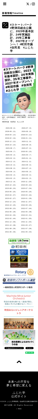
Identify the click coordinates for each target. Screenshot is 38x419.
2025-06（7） (11, 151)
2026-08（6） (11, 128)
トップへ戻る (19, 361)
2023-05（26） (27, 191)
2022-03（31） (27, 215)
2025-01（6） (27, 158)
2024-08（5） (11, 168)
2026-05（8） (27, 131)
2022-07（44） (27, 208)
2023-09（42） (27, 185)
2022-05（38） (27, 212)
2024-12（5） (11, 161)
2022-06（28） (11, 212)
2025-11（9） (27, 141)
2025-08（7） (11, 148)
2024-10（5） (11, 165)
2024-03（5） (27, 175)
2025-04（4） (11, 155)
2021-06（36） (11, 232)
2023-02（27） (11, 198)
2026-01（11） (27, 138)
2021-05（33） (27, 232)
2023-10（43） (11, 185)
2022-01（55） (27, 218)
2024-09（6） (27, 165)
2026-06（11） (11, 131)
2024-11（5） (27, 161)
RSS (19, 409)
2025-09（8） (27, 145)
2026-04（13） (11, 135)
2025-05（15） (27, 151)
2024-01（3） (27, 178)
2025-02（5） (11, 158)
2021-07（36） (27, 228)
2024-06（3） (11, 171)
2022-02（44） (11, 218)
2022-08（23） (11, 208)
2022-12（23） (11, 202)
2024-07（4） (27, 168)
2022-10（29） (11, 205)
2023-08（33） (11, 188)
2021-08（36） (11, 228)
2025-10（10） (11, 145)
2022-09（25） (27, 205)
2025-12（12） (11, 141)
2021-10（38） (11, 225)
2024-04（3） (11, 175)
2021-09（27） (27, 225)
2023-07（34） (27, 188)
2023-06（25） (11, 191)
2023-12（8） (11, 181)
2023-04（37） (11, 195)
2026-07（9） (27, 128)
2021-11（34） (27, 222)
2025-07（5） (27, 148)
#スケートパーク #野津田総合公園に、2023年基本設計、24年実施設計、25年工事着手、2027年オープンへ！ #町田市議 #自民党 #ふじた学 (23, 37)
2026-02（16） (11, 138)
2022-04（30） (11, 215)
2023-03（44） (27, 195)
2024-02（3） (11, 178)
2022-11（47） (27, 202)
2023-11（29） (27, 181)
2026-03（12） (27, 135)
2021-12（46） (11, 222)
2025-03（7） (27, 155)
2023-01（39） (27, 198)
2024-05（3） (27, 171)
